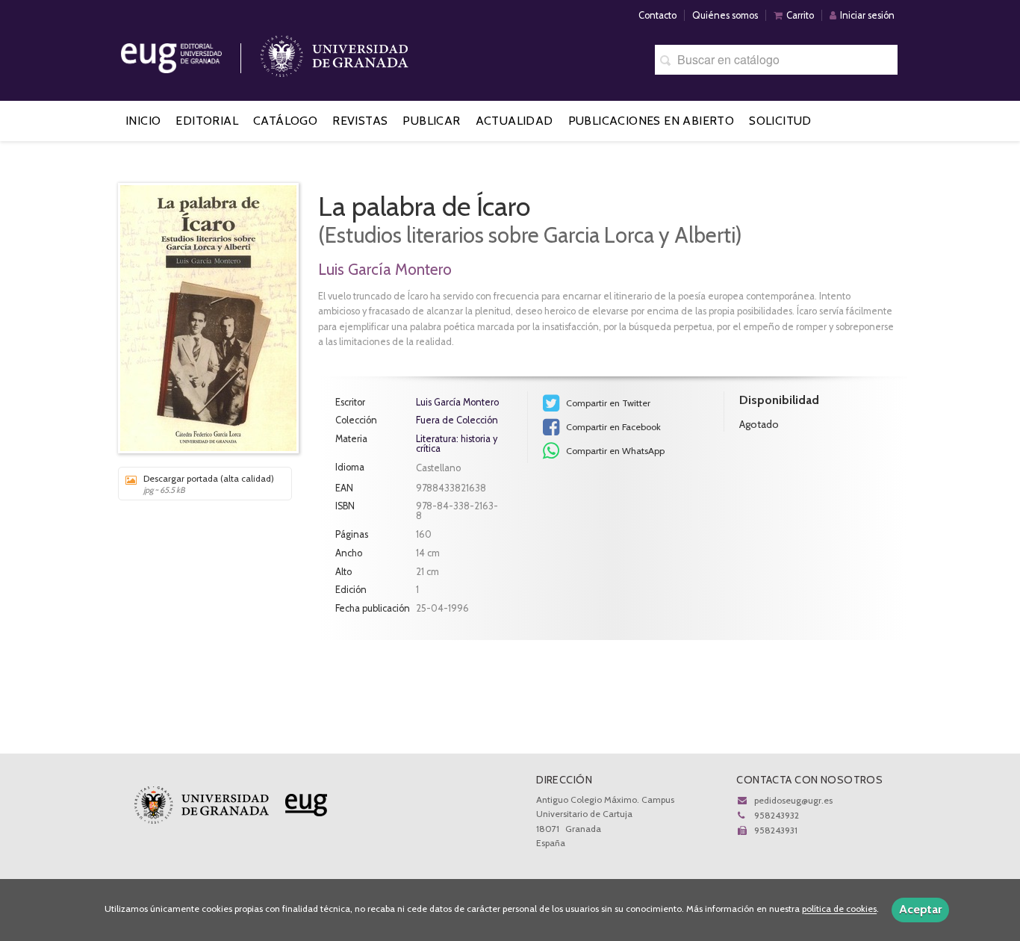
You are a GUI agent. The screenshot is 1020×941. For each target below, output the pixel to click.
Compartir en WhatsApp (614, 450)
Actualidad (514, 121)
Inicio (143, 121)
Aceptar (920, 909)
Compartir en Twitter (607, 403)
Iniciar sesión (867, 15)
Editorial (206, 121)
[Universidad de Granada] (334, 53)
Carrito (800, 15)
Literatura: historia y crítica (456, 443)
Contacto (657, 15)
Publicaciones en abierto (651, 121)
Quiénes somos (725, 15)
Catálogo (285, 121)
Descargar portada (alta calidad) (208, 484)
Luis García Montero (385, 269)
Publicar (431, 121)
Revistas (360, 121)
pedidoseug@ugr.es (793, 800)
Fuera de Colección (457, 421)
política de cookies (839, 909)
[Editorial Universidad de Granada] (190, 53)
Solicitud (780, 121)
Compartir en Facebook (612, 426)
